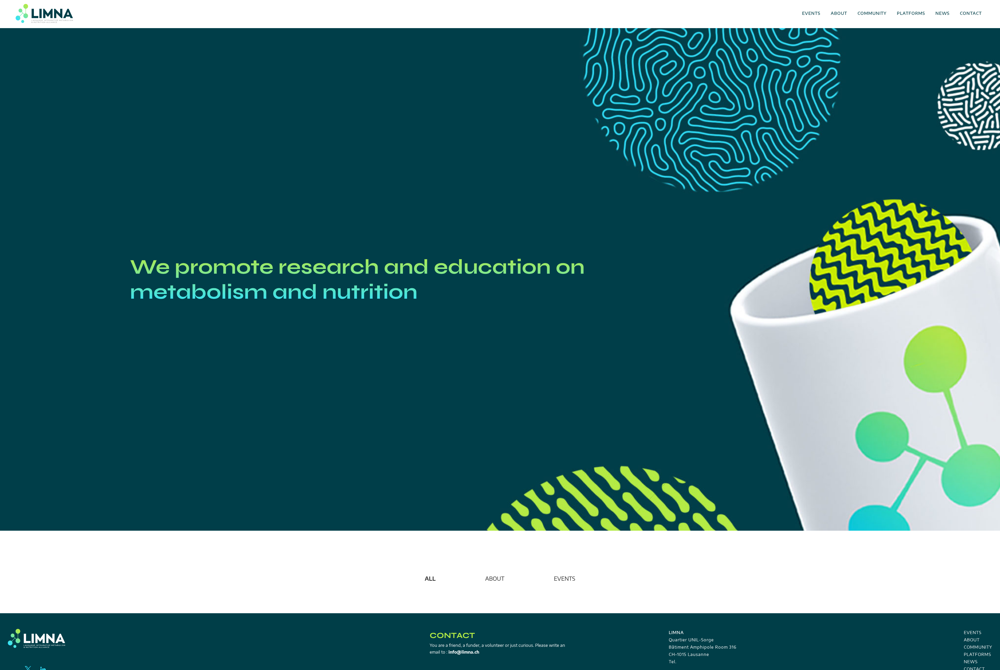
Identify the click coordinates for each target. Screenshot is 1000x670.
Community (872, 13)
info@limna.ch (463, 652)
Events (811, 13)
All (430, 578)
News (942, 13)
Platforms (911, 13)
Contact (971, 13)
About (839, 13)
